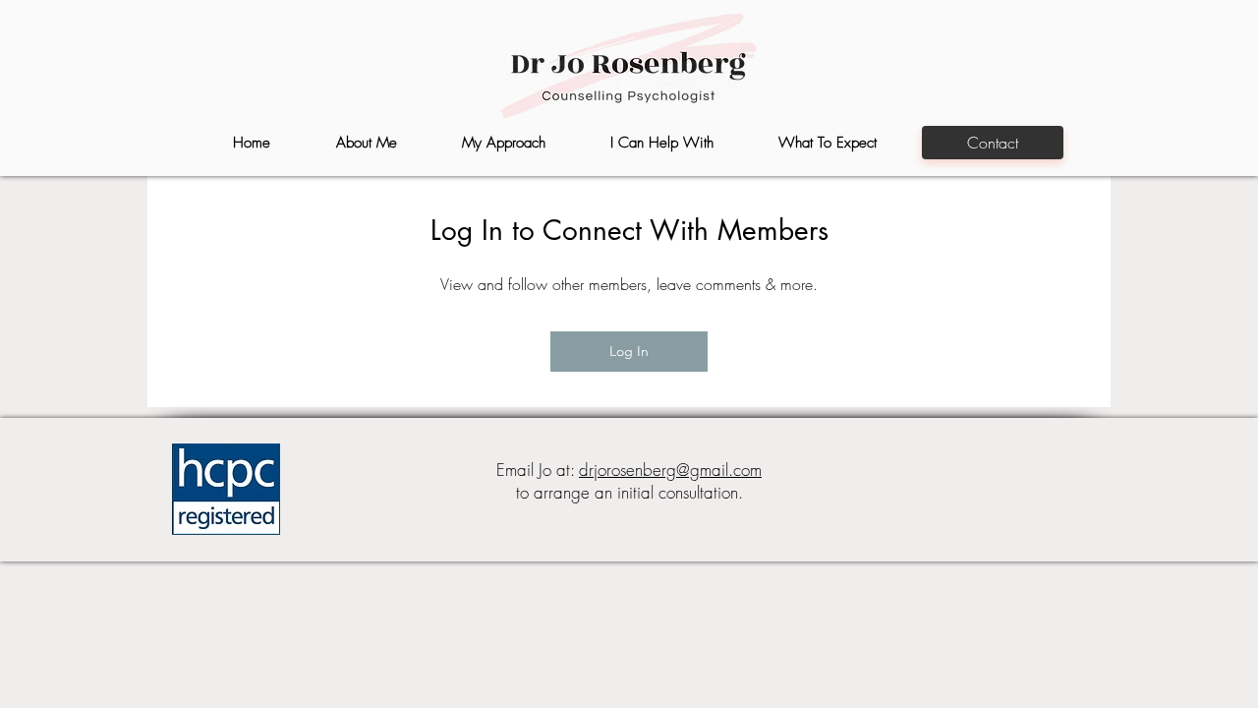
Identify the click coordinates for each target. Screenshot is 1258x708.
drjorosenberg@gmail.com (670, 469)
